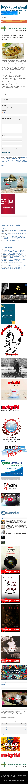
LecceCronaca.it (14, 773)
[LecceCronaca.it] (14, 10)
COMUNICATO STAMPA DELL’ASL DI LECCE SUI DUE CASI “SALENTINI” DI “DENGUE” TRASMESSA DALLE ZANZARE (14, 246)
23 (17, 731)
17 (21, 729)
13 (6, 729)
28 (10, 733)
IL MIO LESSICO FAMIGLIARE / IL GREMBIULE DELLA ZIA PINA (16, 265)
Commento (4, 123)
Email (3, 139)
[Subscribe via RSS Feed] (2, 112)
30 (17, 733)
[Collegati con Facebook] (4, 112)
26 (2, 733)
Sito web (4, 144)
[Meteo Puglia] (3, 684)
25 (25, 731)
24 (21, 731)
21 (10, 731)
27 (6, 733)
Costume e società (10, 94)
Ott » (4, 734)
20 (6, 731)
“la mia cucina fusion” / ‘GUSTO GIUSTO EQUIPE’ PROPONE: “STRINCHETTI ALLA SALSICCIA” (12, 38)
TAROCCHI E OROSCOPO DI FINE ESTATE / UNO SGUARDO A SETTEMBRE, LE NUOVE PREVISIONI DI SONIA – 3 (7, 163)
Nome (3, 135)
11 (25, 727)
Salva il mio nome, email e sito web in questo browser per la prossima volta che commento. (13, 149)
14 (10, 729)
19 (2, 731)
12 (2, 729)
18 (25, 729)
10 (21, 727)
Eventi (2, 518)
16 (17, 729)
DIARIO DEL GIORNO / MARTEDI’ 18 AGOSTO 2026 (15, 274)
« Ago (1, 734)
